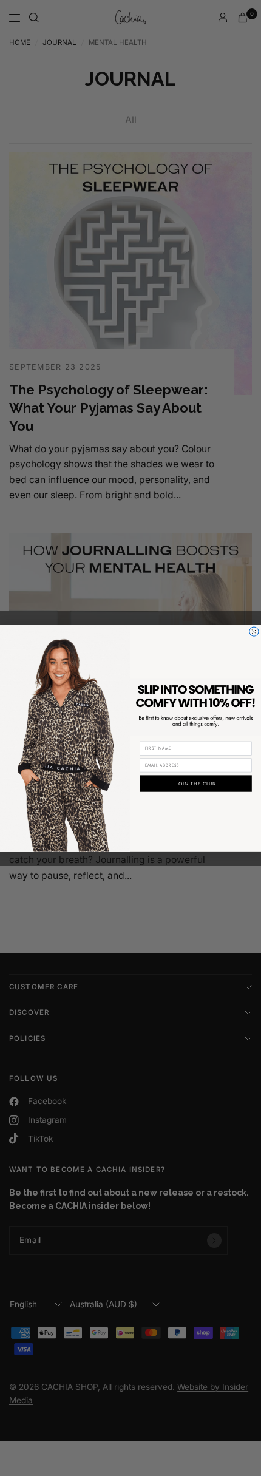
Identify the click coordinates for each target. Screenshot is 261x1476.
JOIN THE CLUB (195, 783)
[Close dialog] (254, 631)
